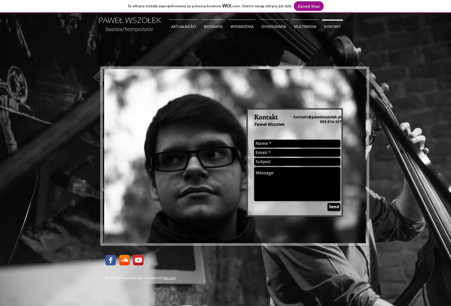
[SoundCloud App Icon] (124, 260)
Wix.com (169, 278)
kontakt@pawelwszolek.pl (317, 116)
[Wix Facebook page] (110, 260)
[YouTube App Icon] (138, 260)
